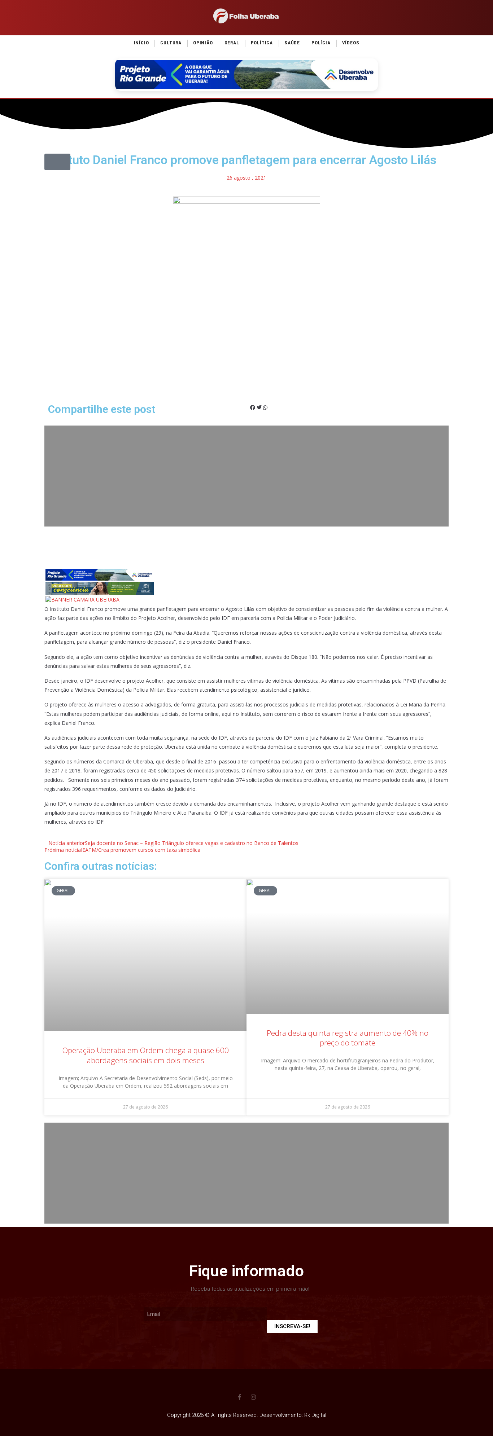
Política (262, 42)
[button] (57, 162)
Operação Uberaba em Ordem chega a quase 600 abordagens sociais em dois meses (145, 1055)
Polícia (321, 42)
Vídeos (350, 42)
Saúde (292, 42)
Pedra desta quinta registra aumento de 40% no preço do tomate (347, 1038)
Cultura (171, 42)
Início (141, 42)
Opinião (203, 42)
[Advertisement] (246, 476)
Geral (231, 42)
